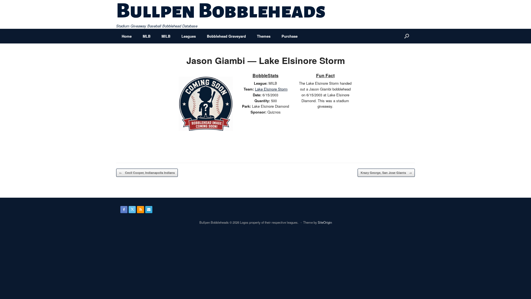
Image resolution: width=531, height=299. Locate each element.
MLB (146, 36)
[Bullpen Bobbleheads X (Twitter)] (132, 209)
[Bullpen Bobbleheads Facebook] (123, 209)
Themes (263, 36)
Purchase (290, 36)
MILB (166, 36)
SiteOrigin (325, 222)
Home (127, 36)
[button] (407, 36)
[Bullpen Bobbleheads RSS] (140, 209)
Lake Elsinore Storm (271, 89)
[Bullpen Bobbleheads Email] (148, 209)
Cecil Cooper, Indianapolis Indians (147, 173)
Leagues (188, 36)
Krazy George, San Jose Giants (386, 173)
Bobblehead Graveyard (226, 36)
